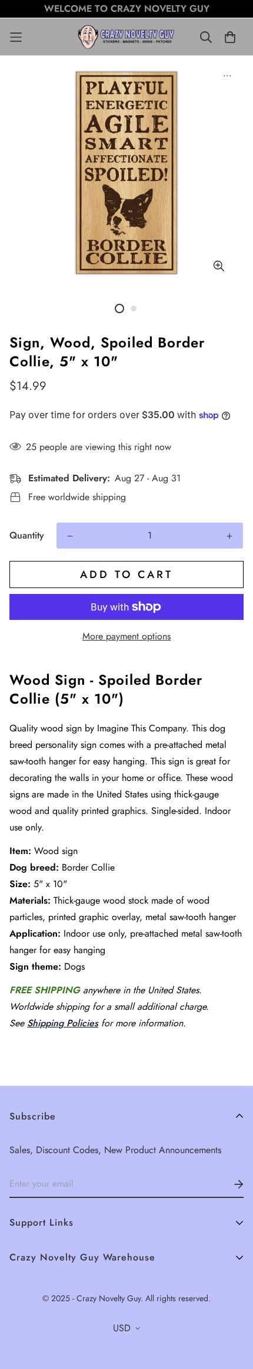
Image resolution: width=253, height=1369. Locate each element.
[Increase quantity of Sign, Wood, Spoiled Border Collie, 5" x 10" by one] (229, 536)
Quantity (26, 535)
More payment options (126, 636)
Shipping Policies (62, 1023)
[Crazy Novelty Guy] (127, 36)
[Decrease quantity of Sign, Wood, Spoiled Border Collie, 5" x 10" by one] (70, 536)
